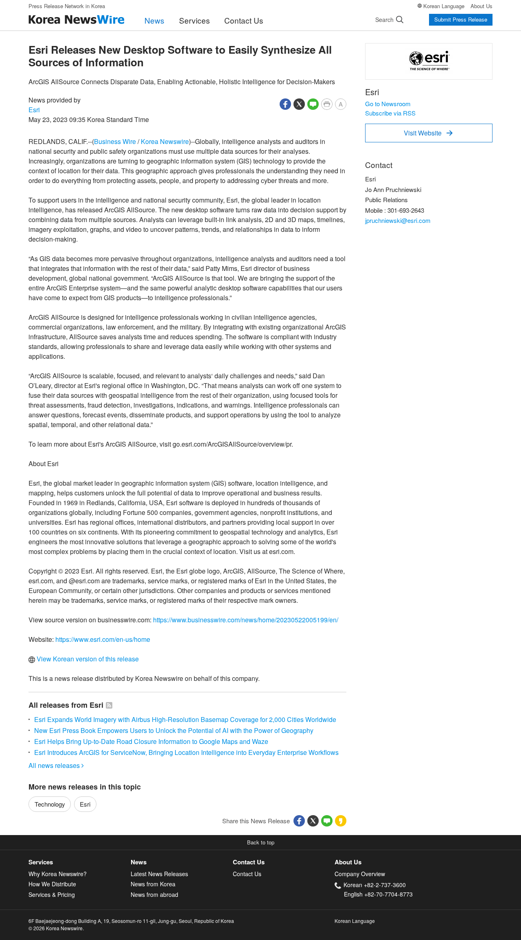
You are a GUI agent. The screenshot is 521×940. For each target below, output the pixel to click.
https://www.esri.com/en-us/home (102, 639)
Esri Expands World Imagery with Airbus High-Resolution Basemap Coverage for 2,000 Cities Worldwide (185, 719)
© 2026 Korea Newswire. (56, 928)
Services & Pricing (51, 894)
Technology (50, 804)
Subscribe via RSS (390, 113)
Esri (34, 109)
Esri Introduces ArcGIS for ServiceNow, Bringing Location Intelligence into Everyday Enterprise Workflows (186, 752)
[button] (285, 103)
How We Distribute (52, 884)
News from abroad (154, 894)
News (154, 20)
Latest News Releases (159, 874)
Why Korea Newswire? (57, 874)
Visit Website (428, 132)
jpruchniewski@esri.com (398, 220)
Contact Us (243, 20)
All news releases (56, 765)
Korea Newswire (165, 141)
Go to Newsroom (388, 103)
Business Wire (115, 141)
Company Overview (360, 874)
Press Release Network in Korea (66, 6)
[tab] (79, 862)
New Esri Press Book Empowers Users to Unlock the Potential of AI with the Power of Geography (173, 730)
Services (194, 20)
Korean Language (443, 6)
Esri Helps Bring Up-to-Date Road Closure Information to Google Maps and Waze (151, 741)
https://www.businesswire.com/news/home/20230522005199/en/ (245, 619)
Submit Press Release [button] (460, 19)
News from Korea (153, 884)
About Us (482, 6)
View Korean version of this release (87, 658)
